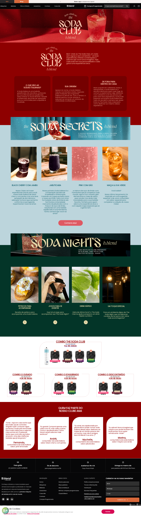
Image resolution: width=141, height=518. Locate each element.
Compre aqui (70, 223)
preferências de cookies (10, 513)
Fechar (107, 512)
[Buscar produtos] (127, 6)
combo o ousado (22, 374)
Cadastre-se (121, 500)
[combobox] (117, 6)
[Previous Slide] (60, 1)
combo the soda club (70, 341)
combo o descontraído (111, 374)
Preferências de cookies (91, 494)
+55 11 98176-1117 (89, 499)
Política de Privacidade (33, 513)
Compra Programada (94, 6)
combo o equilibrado (67, 374)
